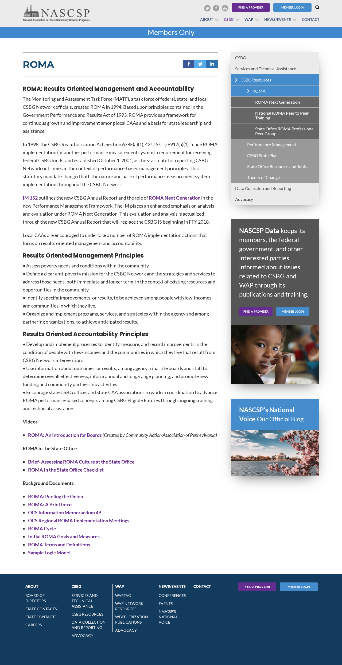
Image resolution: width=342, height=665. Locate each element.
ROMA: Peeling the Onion (55, 496)
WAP (248, 19)
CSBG (229, 19)
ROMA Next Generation (174, 198)
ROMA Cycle (42, 528)
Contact (310, 19)
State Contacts (40, 617)
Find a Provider (250, 7)
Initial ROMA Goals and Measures (64, 536)
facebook (189, 64)
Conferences (172, 595)
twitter (200, 64)
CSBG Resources (255, 79)
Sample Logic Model (49, 552)
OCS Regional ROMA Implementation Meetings (78, 520)
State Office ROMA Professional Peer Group (284, 131)
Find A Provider (257, 586)
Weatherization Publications (131, 619)
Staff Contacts (41, 608)
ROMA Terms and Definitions (59, 544)
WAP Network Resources (129, 606)
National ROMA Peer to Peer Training (282, 115)
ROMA (259, 91)
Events (166, 603)
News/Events (277, 19)
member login (293, 311)
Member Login (292, 7)
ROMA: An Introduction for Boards (65, 435)
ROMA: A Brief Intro (50, 504)
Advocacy (244, 199)
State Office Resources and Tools (277, 166)
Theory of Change (263, 177)
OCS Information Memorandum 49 (64, 512)
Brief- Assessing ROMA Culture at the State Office (81, 462)
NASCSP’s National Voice (168, 616)
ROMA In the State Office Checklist (66, 470)
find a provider (256, 311)
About (206, 19)
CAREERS (33, 625)
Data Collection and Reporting (263, 188)
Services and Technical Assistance (265, 68)
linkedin (212, 64)
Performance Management (271, 144)
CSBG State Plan (262, 155)
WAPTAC (123, 595)
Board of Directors (35, 598)
